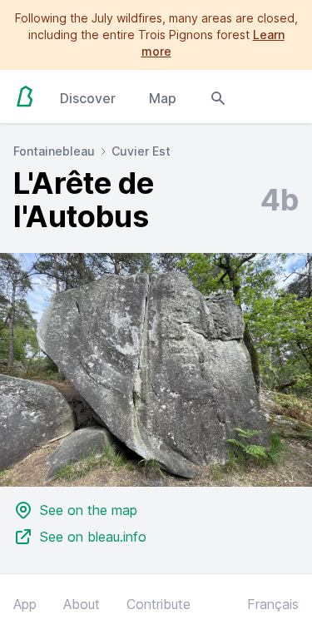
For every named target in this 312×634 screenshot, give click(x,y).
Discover (88, 98)
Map (162, 98)
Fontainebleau (54, 151)
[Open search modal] (218, 96)
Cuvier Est (141, 151)
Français (273, 604)
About (81, 604)
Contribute (158, 604)
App (25, 604)
